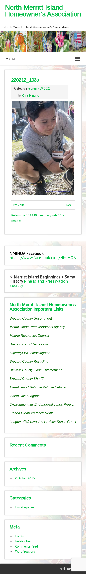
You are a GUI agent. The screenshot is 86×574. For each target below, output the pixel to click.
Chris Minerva (30, 95)
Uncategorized (25, 507)
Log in (19, 536)
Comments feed (26, 546)
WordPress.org (25, 551)
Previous (18, 205)
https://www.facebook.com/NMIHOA (43, 257)
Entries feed (23, 541)
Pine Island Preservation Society (39, 283)
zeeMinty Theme (70, 569)
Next (69, 205)
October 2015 (25, 478)
